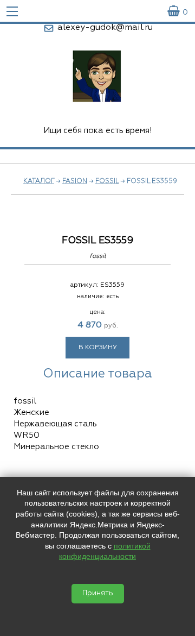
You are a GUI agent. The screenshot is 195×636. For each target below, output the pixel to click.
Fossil (107, 181)
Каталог (38, 181)
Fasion (74, 181)
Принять (97, 593)
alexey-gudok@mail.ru (105, 27)
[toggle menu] (12, 11)
